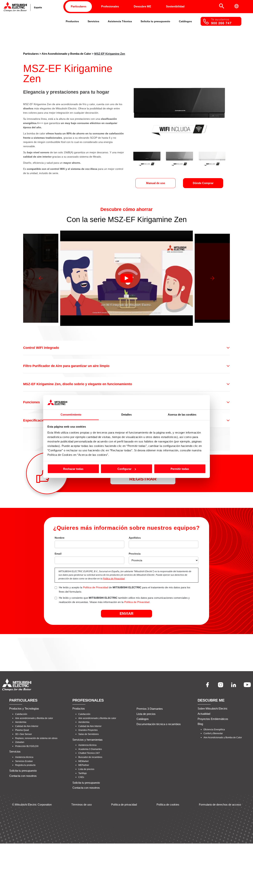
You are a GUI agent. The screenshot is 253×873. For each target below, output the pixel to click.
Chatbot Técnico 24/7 (89, 753)
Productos (72, 21)
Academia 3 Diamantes (90, 749)
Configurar (124, 468)
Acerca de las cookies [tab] (182, 414)
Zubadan (19, 742)
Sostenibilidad (175, 6)
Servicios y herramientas (87, 739)
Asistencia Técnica (120, 21)
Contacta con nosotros (23, 775)
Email (58, 553)
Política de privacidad (124, 804)
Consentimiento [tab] (71, 414)
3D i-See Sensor (23, 734)
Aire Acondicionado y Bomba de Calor (66, 53)
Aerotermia (20, 722)
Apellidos (135, 537)
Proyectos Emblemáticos (213, 718)
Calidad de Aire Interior (26, 726)
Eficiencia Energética (214, 729)
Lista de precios (86, 769)
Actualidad (204, 713)
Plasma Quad (22, 730)
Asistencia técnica (24, 757)
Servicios (93, 21)
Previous (40, 278)
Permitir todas (180, 468)
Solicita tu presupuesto (155, 21)
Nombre (59, 537)
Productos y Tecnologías (24, 708)
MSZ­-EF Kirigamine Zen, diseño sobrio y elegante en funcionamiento (77, 384)
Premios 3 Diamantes (150, 708)
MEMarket (83, 761)
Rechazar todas (73, 468)
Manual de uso (155, 183)
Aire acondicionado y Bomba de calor (34, 718)
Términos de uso (81, 804)
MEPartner (83, 765)
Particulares (78, 6)
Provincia (135, 553)
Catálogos (185, 21)
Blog (200, 723)
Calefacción (21, 714)
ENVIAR (126, 613)
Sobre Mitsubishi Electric (213, 708)
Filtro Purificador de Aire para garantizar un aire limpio (66, 366)
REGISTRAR (143, 478)
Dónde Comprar (203, 183)
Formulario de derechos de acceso (220, 804)
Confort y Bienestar (213, 733)
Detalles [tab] (126, 414)
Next (212, 278)
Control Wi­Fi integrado (41, 348)
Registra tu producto (25, 765)
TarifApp (82, 773)
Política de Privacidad (114, 578)
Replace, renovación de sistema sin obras (36, 738)
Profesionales (110, 6)
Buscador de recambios (90, 757)
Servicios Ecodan (24, 761)
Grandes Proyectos (88, 730)
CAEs (81, 777)
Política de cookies (168, 804)
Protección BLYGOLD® (27, 746)
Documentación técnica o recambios (159, 724)
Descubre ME (142, 6)
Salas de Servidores (88, 734)
